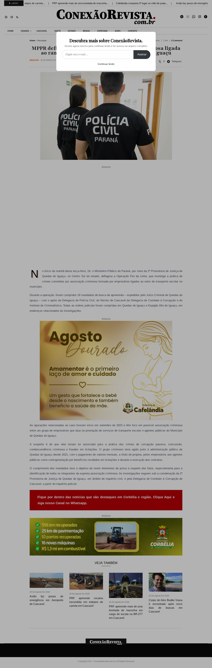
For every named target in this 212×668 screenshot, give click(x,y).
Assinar (141, 54)
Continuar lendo (106, 64)
